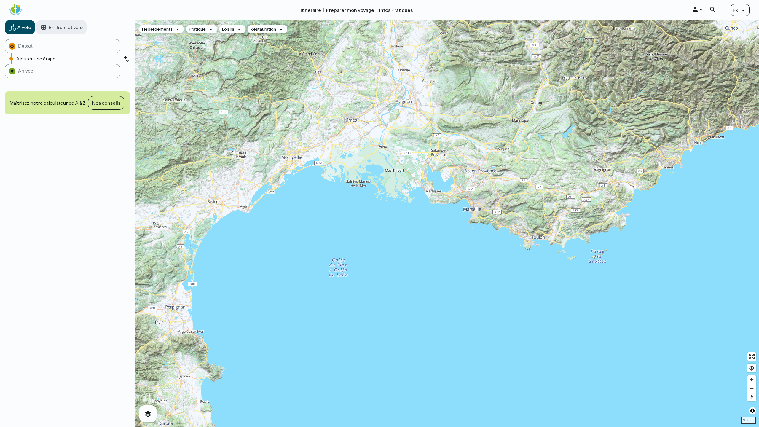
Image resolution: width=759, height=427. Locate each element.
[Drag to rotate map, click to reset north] (751, 397)
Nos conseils (106, 103)
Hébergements (157, 29)
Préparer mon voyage (350, 10)
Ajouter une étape (35, 59)
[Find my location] (751, 368)
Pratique (197, 29)
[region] (447, 223)
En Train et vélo (66, 27)
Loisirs (228, 29)
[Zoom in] (751, 379)
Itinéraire (311, 10)
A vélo (24, 27)
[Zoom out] (751, 388)
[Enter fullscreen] (751, 356)
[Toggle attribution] (752, 410)
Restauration (263, 29)
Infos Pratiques (396, 10)
